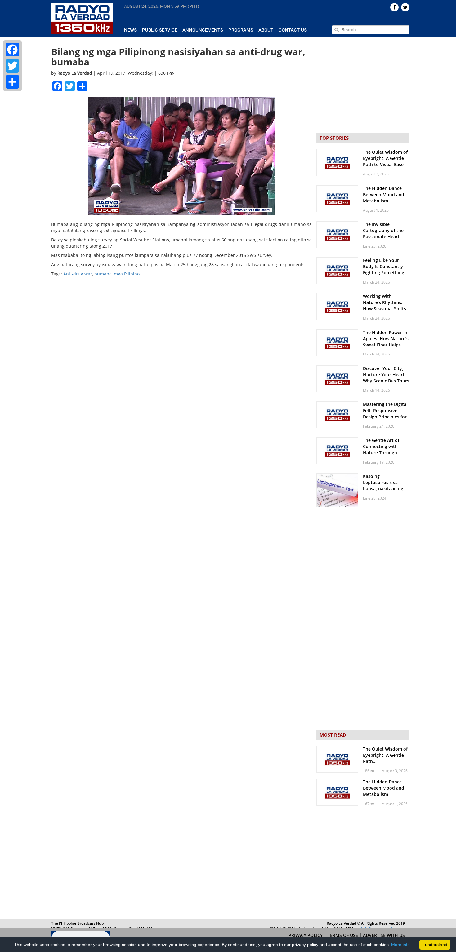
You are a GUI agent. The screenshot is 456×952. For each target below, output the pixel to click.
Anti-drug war (77, 274)
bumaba (103, 274)
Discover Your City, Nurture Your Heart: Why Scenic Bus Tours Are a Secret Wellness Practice (386, 380)
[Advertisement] (362, 864)
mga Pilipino (127, 274)
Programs (240, 30)
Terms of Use (343, 935)
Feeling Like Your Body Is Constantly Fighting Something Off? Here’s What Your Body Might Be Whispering (386, 275)
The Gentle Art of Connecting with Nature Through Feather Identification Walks (386, 452)
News (130, 30)
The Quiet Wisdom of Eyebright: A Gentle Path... (385, 755)
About (265, 30)
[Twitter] (12, 66)
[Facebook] (12, 50)
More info (400, 944)
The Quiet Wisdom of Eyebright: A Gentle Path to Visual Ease (385, 158)
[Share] (12, 82)
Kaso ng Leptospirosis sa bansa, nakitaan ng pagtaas (383, 485)
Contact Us (293, 30)
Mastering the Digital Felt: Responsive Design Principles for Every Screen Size (385, 413)
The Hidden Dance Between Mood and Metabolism (383, 194)
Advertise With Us (384, 935)
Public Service (159, 30)
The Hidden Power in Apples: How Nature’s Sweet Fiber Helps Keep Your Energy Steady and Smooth (386, 344)
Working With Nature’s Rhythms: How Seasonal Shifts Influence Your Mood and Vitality (385, 308)
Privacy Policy (306, 935)
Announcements (202, 30)
